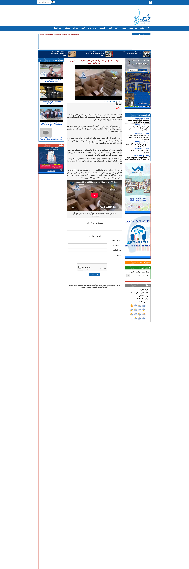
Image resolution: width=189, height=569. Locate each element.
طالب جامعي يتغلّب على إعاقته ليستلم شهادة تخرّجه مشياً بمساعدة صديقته (51, 138)
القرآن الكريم (144, 289)
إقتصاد (110, 28)
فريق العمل (58, 28)
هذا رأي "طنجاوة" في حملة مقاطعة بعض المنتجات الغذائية (51, 80)
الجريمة (102, 28)
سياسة (142, 28)
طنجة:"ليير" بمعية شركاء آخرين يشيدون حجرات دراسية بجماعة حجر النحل (51, 124)
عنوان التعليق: (117, 250)
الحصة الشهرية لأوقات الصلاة (139, 293)
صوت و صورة (58, 60)
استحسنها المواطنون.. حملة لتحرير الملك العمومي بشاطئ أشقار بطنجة (57, 53)
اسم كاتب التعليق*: (115, 240)
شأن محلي (133, 28)
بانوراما (75, 28)
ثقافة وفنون (92, 28)
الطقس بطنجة (144, 302)
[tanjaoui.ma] (142, 16)
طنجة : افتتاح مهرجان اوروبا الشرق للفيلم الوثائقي (51, 101)
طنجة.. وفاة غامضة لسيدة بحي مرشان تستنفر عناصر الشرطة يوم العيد (95, 53)
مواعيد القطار (144, 296)
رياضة (117, 28)
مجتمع (124, 28)
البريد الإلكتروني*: (116, 245)
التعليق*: (118, 255)
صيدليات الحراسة (143, 299)
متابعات (67, 28)
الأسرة (83, 28)
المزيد (40, 60)
